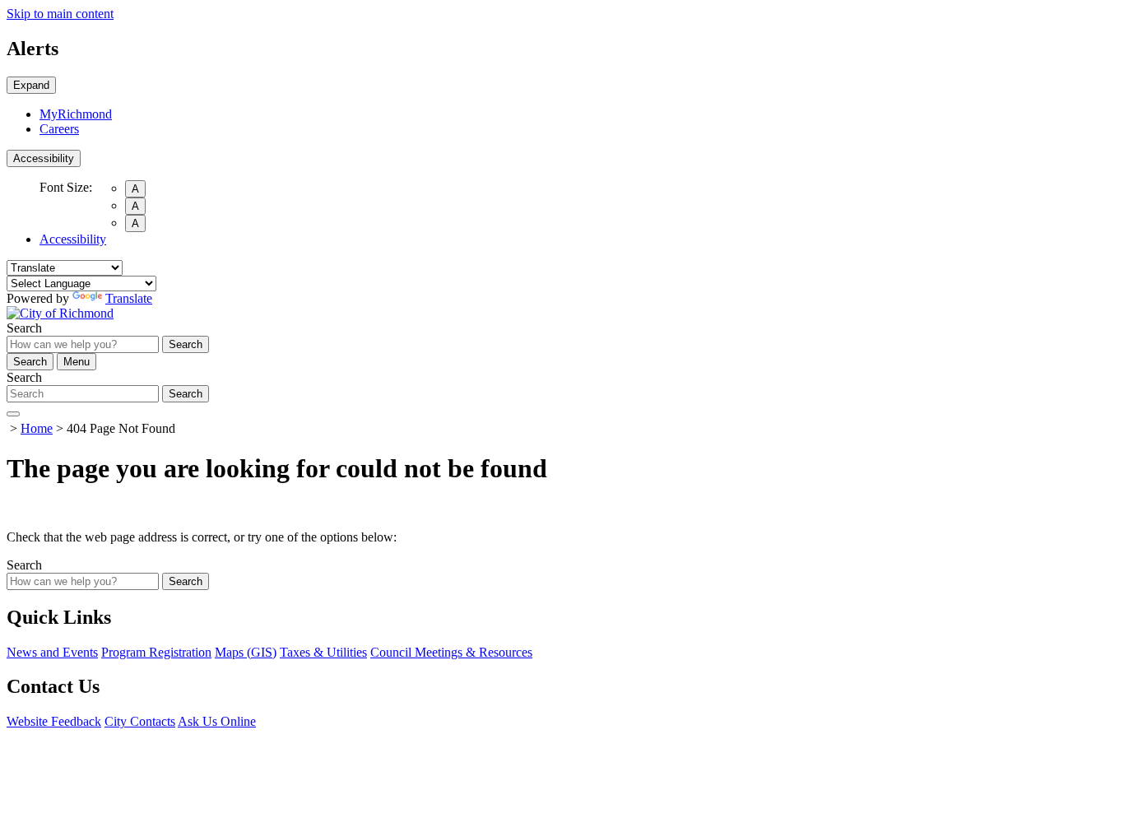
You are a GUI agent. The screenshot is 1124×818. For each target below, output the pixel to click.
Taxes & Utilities (323, 652)
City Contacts (140, 721)
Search (24, 328)
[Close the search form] (13, 413)
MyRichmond (75, 114)
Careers (59, 129)
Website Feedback (54, 721)
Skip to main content (60, 14)
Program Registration (156, 652)
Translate (128, 298)
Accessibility (43, 158)
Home (37, 428)
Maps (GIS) (245, 652)
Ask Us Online (217, 721)
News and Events (52, 652)
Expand (31, 85)
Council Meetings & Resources (451, 652)
